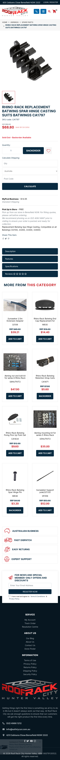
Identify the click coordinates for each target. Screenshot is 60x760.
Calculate (30, 186)
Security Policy (30, 674)
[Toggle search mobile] (48, 11)
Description (10, 251)
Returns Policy (30, 667)
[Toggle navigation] (43, 11)
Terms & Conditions (37, 596)
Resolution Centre (30, 627)
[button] (48, 150)
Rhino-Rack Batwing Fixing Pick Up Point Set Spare (15, 435)
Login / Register (50, 2)
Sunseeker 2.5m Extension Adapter (15, 319)
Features (9, 259)
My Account (30, 620)
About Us (30, 642)
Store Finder (30, 649)
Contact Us (30, 645)
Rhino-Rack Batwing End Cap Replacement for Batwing (45, 320)
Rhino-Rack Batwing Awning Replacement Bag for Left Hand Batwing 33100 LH (27, 747)
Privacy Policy (14, 599)
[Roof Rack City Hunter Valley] (15, 11)
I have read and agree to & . (28, 597)
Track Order (30, 623)
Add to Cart (15, 339)
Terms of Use (30, 660)
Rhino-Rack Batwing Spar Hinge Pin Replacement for (15, 492)
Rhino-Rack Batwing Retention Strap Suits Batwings (45, 378)
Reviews (9, 274)
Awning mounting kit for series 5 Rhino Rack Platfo (45, 435)
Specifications (11, 266)
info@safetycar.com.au (18, 729)
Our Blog (30, 638)
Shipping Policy (30, 671)
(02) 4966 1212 (13, 723)
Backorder (33, 150)
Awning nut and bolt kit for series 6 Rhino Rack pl (15, 378)
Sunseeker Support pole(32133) (45, 491)
